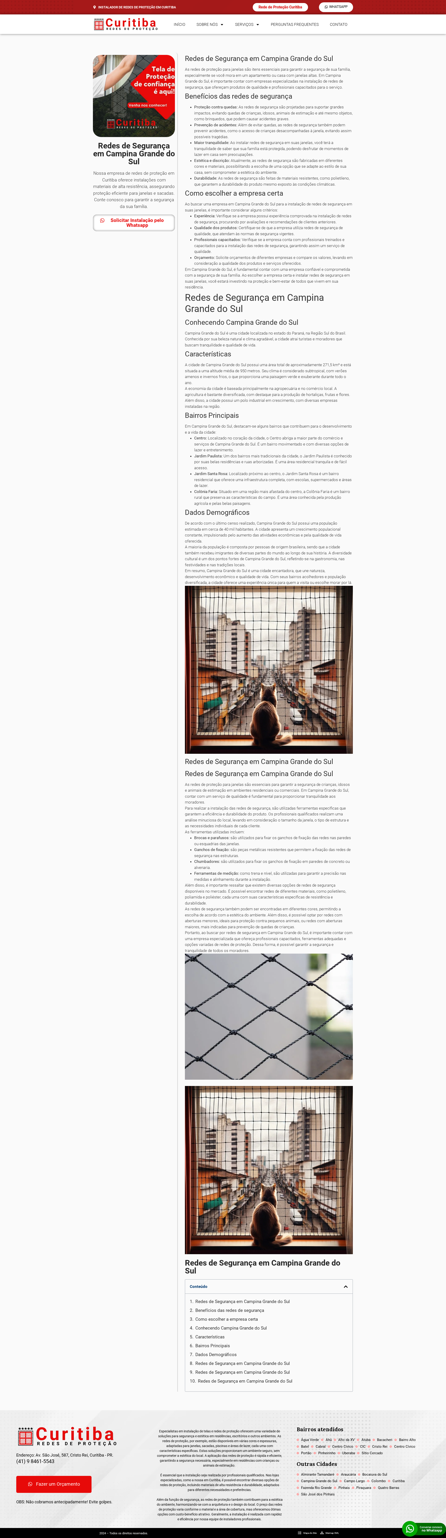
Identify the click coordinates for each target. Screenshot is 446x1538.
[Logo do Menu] (125, 24)
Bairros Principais (212, 1345)
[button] (346, 1286)
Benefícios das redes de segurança (229, 1310)
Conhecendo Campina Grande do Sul (231, 1328)
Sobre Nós (207, 24)
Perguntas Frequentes (295, 24)
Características (210, 1337)
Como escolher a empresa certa (226, 1319)
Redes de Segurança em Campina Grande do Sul (242, 1301)
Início (179, 24)
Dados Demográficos (216, 1354)
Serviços (244, 24)
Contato (339, 24)
